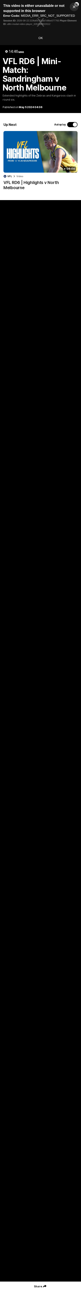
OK (40, 38)
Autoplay (60, 124)
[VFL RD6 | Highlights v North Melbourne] (40, 162)
